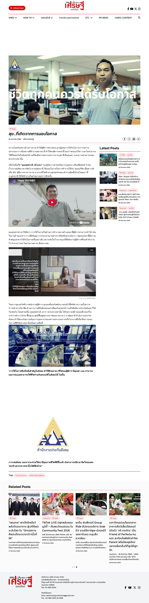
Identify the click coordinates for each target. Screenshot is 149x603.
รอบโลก (129, 155)
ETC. (87, 17)
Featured (123, 190)
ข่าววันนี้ (122, 155)
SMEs (11, 17)
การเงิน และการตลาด (69, 17)
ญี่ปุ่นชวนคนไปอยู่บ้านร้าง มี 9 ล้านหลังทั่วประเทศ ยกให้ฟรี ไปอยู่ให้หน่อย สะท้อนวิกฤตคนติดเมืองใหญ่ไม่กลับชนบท (129, 164)
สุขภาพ (130, 173)
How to (27, 17)
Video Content (123, 17)
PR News (103, 17)
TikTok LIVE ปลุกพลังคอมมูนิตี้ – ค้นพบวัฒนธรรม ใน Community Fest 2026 (57, 526)
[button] (72, 567)
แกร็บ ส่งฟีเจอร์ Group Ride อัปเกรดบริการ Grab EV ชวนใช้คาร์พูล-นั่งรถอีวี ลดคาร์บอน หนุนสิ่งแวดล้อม (91, 530)
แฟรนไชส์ (45, 17)
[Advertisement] (74, 37)
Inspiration (133, 190)
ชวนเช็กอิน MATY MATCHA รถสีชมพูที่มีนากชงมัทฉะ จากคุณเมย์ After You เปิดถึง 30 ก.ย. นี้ (129, 198)
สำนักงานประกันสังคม (36, 475)
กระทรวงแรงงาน (20, 475)
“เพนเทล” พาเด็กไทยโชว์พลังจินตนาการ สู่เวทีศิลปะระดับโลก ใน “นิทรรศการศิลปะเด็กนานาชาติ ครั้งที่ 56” (24, 530)
